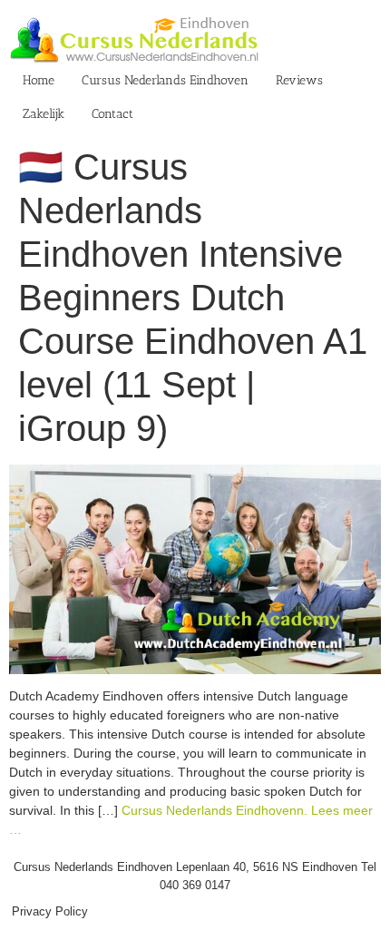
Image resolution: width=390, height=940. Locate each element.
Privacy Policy (50, 911)
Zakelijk (43, 114)
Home (38, 80)
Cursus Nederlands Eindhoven (165, 80)
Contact (112, 114)
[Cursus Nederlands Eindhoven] (195, 473)
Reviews (299, 80)
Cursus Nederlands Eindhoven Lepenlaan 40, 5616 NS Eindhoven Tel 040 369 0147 (195, 876)
